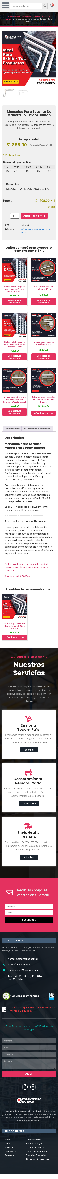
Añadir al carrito (34, 216)
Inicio (10, 17)
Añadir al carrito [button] (43, 413)
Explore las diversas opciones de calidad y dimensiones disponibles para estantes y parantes (27, 567)
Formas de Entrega (35, 1147)
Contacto (9, 1155)
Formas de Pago (34, 1143)
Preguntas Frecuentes (36, 1155)
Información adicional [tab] (37, 428)
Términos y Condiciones (37, 1159)
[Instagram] (33, 1087)
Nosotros (9, 1147)
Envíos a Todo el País (28, 727)
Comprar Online (33, 1139)
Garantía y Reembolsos (37, 1151)
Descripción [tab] (13, 428)
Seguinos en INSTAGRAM (17, 576)
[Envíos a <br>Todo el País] (28, 719)
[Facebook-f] (25, 1087)
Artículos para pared (31, 17)
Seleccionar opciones (14, 301)
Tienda (17, 17)
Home (7, 1139)
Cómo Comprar (12, 1151)
